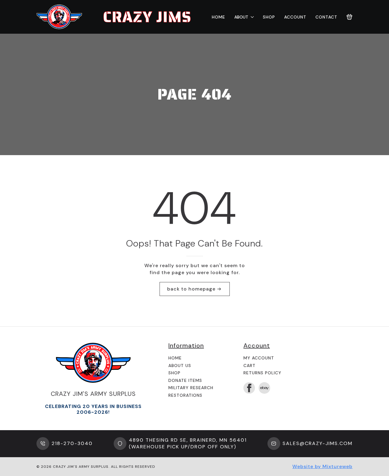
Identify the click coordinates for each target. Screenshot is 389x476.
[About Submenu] (251, 17)
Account (295, 17)
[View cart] (349, 17)
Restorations (185, 395)
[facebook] (249, 388)
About (241, 17)
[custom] (264, 388)
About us (179, 365)
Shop (269, 17)
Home (218, 17)
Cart (249, 365)
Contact (326, 17)
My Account (258, 358)
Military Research (190, 387)
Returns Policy (262, 373)
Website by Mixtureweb (322, 466)
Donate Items (185, 380)
